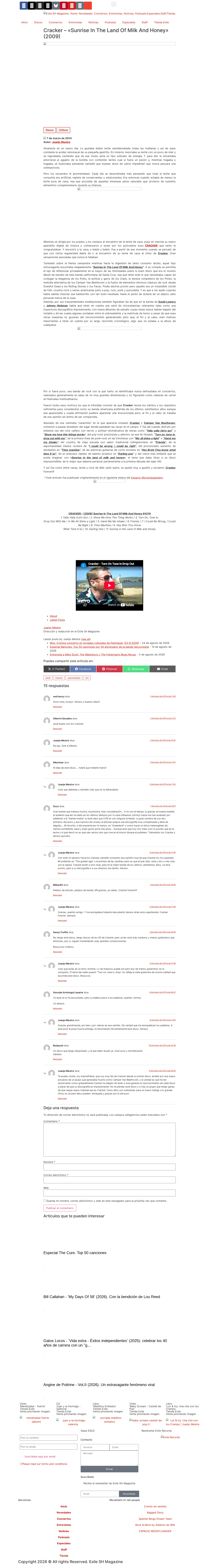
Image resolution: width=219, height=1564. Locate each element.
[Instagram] (40, 6)
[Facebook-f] (24, 6)
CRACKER (151, 245)
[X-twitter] (32, 6)
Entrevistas (75, 22)
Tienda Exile (161, 22)
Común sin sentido (155, 1506)
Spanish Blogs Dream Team (155, 1518)
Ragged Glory (155, 1512)
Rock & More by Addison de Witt (155, 1524)
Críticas (63, 129)
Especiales (128, 22)
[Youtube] (72, 6)
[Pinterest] (64, 6)
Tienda (63, 1555)
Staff (145, 22)
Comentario (51, 1121)
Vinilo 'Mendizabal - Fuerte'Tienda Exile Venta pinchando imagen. (35, 1407)
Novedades (64, 1512)
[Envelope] (88, 6)
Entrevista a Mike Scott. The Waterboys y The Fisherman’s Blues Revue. (93, 654)
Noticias (93, 22)
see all (86, 639)
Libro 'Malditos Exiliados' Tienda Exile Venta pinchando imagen (108, 1407)
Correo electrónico (55, 1175)
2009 (48, 677)
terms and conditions (54, 1463)
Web (46, 1188)
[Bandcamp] (80, 6)
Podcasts (110, 22)
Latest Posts (57, 619)
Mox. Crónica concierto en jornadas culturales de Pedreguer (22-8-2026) (94, 643)
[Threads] (48, 6)
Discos (38, 22)
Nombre (49, 1162)
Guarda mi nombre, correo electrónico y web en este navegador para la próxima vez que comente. (106, 1201)
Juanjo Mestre (61, 142)
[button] (113, 4)
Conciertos (55, 22)
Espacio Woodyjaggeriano (147, 477)
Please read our (44, 1464)
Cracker (59, 677)
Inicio (24, 22)
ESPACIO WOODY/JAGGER (155, 1531)
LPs (87, 677)
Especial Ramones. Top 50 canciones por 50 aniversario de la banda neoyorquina (99, 646)
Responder (57, 707)
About (53, 616)
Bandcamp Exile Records (157, 1430)
